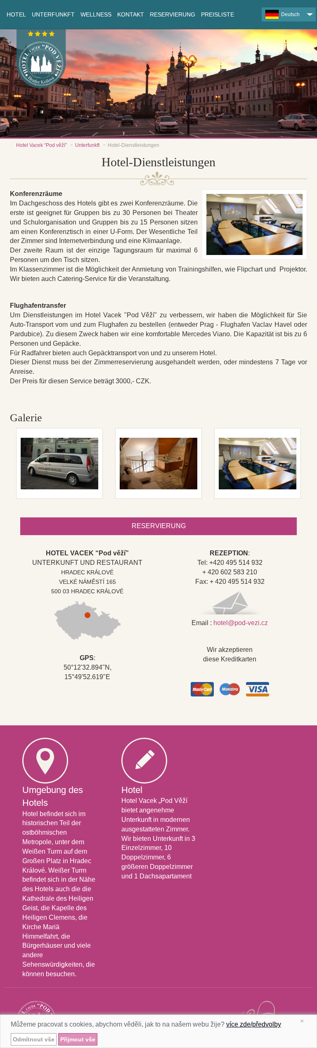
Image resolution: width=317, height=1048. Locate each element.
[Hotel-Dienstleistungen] (59, 463)
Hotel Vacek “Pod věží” (41, 145)
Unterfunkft (87, 145)
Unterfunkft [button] (53, 14)
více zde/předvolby (253, 1024)
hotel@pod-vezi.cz (240, 622)
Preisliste (217, 14)
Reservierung (172, 14)
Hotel (16, 14)
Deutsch (290, 14)
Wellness (95, 14)
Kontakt (130, 14)
